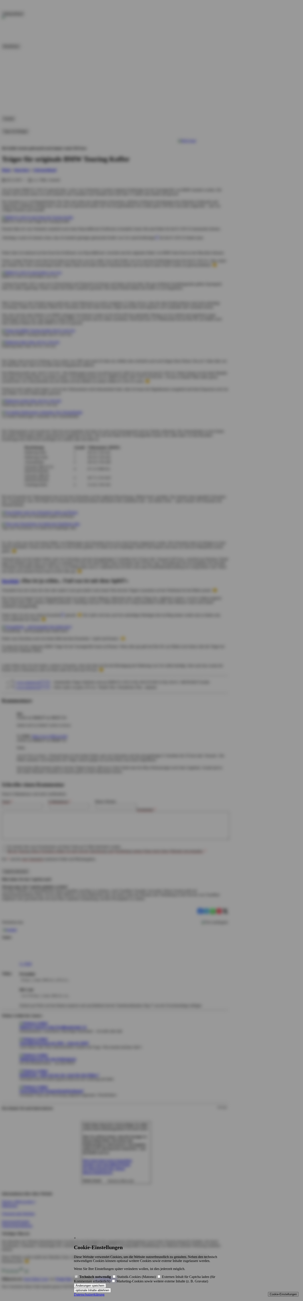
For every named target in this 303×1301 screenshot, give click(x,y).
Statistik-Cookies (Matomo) (136, 1277)
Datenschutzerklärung (89, 1294)
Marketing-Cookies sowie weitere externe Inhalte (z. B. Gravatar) (162, 1281)
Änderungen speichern (90, 1285)
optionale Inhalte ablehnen (92, 1290)
